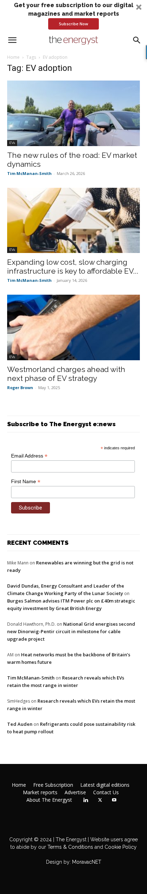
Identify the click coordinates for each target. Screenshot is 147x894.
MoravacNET (86, 862)
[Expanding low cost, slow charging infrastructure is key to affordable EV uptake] (73, 220)
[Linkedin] (85, 800)
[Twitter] (100, 800)
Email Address (29, 456)
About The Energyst (49, 800)
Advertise (75, 792)
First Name (25, 481)
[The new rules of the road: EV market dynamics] (73, 113)
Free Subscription (53, 785)
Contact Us (106, 792)
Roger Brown (20, 387)
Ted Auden (19, 724)
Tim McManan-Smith (29, 173)
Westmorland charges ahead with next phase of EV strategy (66, 374)
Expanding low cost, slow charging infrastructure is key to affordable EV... (72, 266)
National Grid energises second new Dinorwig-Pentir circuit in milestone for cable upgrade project (71, 631)
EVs (12, 143)
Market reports (40, 792)
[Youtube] (114, 800)
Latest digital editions (105, 785)
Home (13, 57)
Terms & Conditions (69, 847)
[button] (73, 15)
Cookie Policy (121, 847)
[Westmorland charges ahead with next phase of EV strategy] (73, 327)
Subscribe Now (73, 23)
